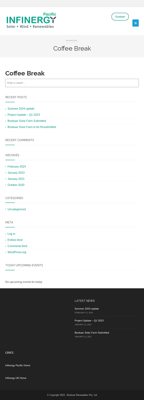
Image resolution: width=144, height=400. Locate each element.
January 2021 (16, 178)
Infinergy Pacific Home (17, 365)
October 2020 (16, 184)
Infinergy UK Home (15, 378)
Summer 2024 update (21, 108)
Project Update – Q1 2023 (24, 114)
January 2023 (16, 172)
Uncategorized (17, 209)
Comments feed (17, 246)
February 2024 (17, 166)
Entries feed (15, 239)
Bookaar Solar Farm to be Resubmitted (32, 127)
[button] (135, 23)
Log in (11, 233)
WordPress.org (17, 252)
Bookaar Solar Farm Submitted (27, 120)
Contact (120, 16)
